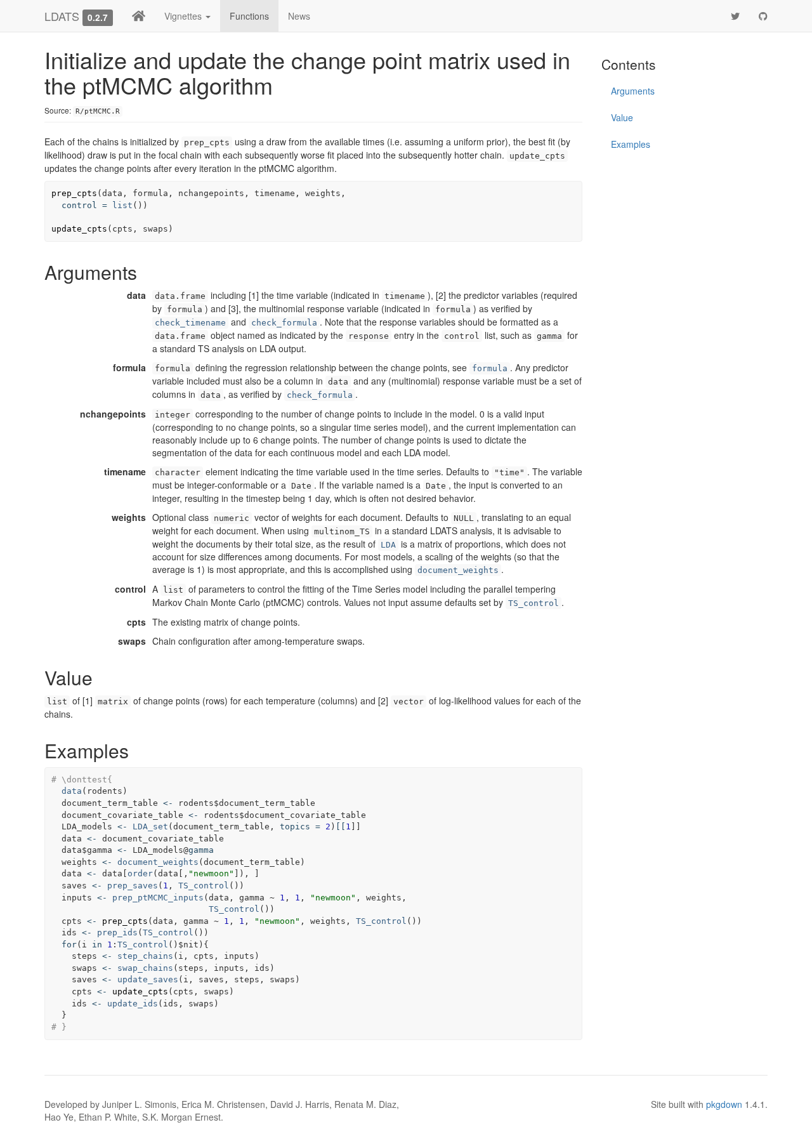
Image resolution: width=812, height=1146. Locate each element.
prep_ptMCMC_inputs (158, 897)
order (140, 873)
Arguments (633, 90)
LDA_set (150, 826)
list (122, 205)
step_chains (145, 956)
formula (490, 368)
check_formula (284, 322)
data (72, 791)
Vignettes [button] (184, 16)
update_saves (147, 979)
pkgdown (724, 1104)
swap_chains (145, 968)
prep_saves (132, 885)
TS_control (533, 603)
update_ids (132, 1003)
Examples (630, 144)
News (299, 16)
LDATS (61, 16)
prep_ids (117, 932)
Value (622, 117)
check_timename (190, 322)
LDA (388, 545)
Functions (249, 16)
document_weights (458, 570)
